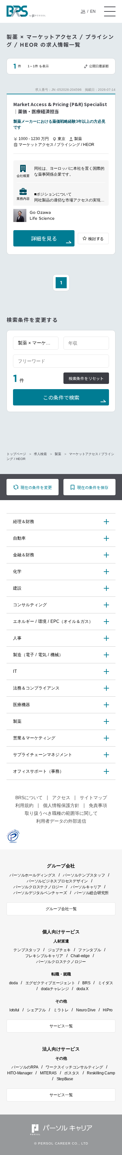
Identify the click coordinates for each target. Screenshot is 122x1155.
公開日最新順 (99, 66)
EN (93, 11)
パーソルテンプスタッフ (84, 875)
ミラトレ (61, 1010)
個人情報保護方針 (61, 805)
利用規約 (24, 805)
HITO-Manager (20, 1073)
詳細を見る (44, 239)
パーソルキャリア (86, 887)
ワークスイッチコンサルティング (74, 1067)
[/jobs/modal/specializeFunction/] (36, 343)
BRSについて (29, 797)
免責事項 (98, 805)
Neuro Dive (86, 1010)
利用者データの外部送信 (61, 821)
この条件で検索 (61, 398)
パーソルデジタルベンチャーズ (40, 893)
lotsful (14, 1010)
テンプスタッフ (26, 950)
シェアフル (36, 1010)
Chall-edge (80, 956)
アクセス (61, 797)
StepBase (65, 1079)
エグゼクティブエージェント (50, 983)
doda (13, 983)
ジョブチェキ (59, 950)
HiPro (108, 1010)
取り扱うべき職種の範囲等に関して (61, 813)
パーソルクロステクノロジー (38, 887)
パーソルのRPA (24, 1067)
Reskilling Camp (101, 1073)
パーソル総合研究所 (91, 893)
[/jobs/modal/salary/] (86, 343)
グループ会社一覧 (61, 909)
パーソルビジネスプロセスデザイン (57, 881)
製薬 (58, 454)
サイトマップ (93, 797)
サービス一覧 (61, 1026)
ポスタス (71, 1073)
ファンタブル (89, 950)
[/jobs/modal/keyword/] (61, 361)
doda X (82, 989)
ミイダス (105, 983)
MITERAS (48, 1073)
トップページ (16, 454)
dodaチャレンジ (55, 989)
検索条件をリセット (86, 378)
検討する (96, 238)
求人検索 (40, 454)
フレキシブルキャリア (44, 956)
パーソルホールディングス (32, 875)
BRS (86, 983)
